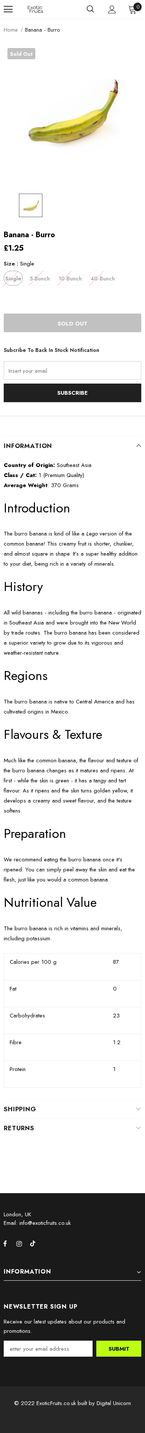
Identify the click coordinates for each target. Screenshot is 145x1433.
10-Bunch (70, 278)
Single (13, 278)
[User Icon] (112, 9)
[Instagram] (19, 1243)
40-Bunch (102, 278)
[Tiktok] (32, 1243)
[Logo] (35, 9)
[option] (72, 113)
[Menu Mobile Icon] (8, 9)
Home (11, 30)
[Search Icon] (90, 9)
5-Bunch (40, 278)
